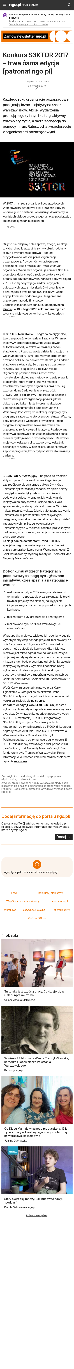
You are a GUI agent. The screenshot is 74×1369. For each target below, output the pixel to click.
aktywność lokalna (34, 909)
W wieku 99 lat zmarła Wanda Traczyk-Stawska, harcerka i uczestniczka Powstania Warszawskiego (36, 1061)
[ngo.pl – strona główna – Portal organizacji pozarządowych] (15, 5)
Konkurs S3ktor (37, 918)
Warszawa (10, 909)
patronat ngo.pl (59, 901)
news (14, 892)
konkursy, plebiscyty (50, 892)
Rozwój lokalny (61, 909)
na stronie (20, 761)
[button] (4, 4)
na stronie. (38, 700)
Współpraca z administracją (22, 901)
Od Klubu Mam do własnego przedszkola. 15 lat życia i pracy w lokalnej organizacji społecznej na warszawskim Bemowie (36, 1132)
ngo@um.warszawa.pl (48, 674)
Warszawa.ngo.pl (54, 549)
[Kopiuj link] (36, 89)
